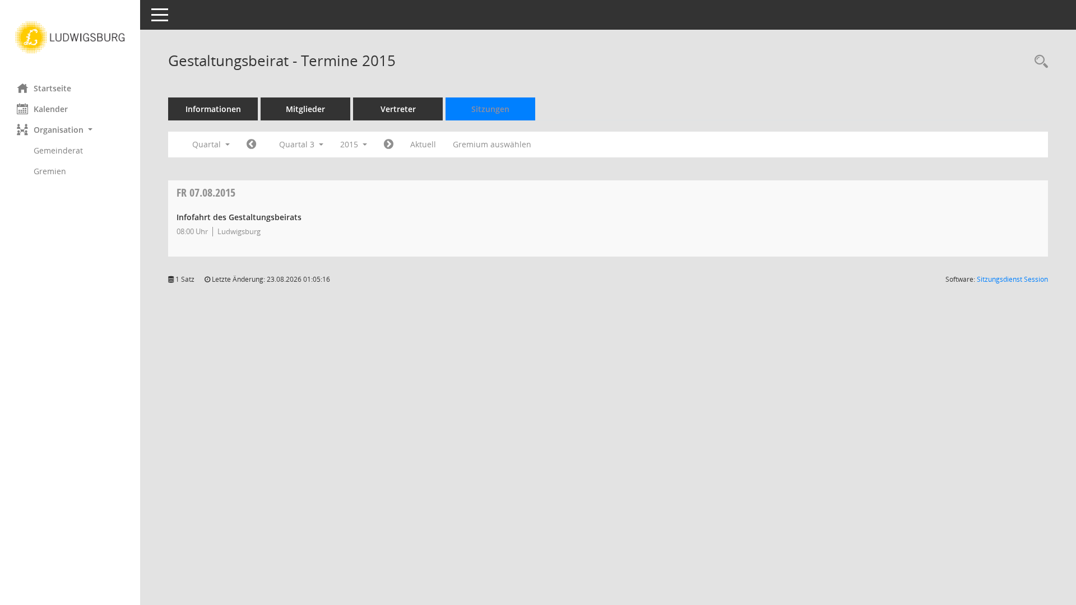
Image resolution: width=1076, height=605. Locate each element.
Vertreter (398, 109)
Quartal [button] (207, 144)
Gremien (50, 171)
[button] (70, 129)
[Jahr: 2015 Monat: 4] (251, 144)
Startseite (52, 88)
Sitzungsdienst (1012, 279)
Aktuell (423, 144)
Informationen (213, 109)
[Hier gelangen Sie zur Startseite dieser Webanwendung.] (70, 37)
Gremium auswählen (492, 144)
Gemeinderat (58, 150)
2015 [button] (350, 144)
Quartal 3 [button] (298, 144)
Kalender (51, 109)
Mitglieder (305, 109)
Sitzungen (490, 109)
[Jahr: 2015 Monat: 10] (388, 144)
